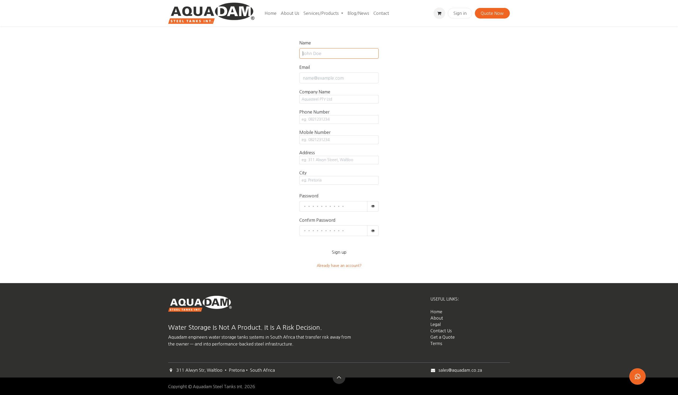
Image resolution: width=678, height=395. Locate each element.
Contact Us (441, 331)
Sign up (339, 252)
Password (308, 196)
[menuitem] (270, 13)
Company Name (314, 92)
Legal (435, 324)
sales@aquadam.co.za (460, 370)
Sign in (460, 13)
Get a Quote (443, 337)
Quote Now (492, 13)
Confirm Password (317, 220)
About (436, 318)
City (302, 173)
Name (305, 43)
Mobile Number (315, 132)
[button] (339, 377)
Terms (436, 344)
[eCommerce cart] (439, 13)
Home (436, 312)
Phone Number (314, 112)
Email (304, 67)
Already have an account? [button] (339, 265)
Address (307, 153)
